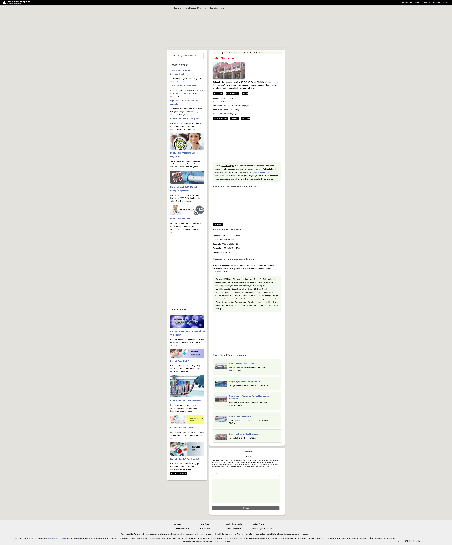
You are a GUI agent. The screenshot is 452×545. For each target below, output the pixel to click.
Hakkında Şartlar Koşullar (262, 529)
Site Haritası (205, 529)
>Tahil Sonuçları (232, 93)
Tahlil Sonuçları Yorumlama (183, 86)
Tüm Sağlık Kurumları (441, 2)
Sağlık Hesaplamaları (234, 524)
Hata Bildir (246, 119)
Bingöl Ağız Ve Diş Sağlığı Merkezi (245, 381)
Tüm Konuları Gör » (178, 474)
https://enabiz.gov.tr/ (222, 176)
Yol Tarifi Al (218, 224)
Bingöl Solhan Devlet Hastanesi (199, 8)
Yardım (245, 93)
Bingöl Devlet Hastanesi (240, 416)
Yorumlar (234, 119)
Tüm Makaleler (426, 2)
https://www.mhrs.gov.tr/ (257, 172)
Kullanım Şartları (217, 541)
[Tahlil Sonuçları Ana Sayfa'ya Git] (17, 2)
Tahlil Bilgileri (205, 524)
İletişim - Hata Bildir (233, 529)
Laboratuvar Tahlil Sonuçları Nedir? (187, 401)
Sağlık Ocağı (414, 2)
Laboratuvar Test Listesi (181, 428)
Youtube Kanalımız (181, 529)
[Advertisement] (226, 30)
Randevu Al (218, 93)
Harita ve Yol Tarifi (220, 119)
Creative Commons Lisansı (57, 538)
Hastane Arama (258, 524)
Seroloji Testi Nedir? (179, 361)
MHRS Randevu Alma (180, 219)
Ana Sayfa (404, 2)
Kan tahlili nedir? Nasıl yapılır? (184, 119)
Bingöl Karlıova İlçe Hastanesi (243, 364)
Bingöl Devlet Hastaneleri (232, 53)
